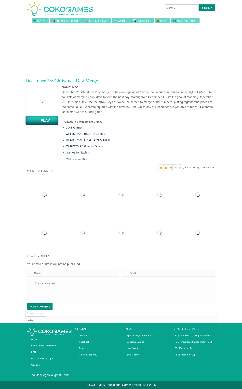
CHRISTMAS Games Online (84, 146)
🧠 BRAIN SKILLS (96, 20)
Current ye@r (36, 313)
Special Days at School (139, 335)
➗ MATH (39, 20)
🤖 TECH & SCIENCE (65, 20)
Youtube (83, 335)
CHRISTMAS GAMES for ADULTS (88, 140)
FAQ (33, 352)
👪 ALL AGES (141, 20)
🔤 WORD (120, 20)
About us (35, 339)
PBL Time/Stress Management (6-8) (193, 342)
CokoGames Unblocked (43, 345)
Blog (81, 348)
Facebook (84, 342)
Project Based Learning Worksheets (193, 335)
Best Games (133, 354)
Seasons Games (135, 342)
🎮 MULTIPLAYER (184, 20)
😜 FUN (161, 20)
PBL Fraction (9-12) (185, 354)
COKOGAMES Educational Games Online (113, 385)
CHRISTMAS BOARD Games (85, 133)
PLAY (43, 120)
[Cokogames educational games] (60, 9)
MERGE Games (76, 158)
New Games (133, 348)
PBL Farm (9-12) (183, 348)
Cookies (35, 365)
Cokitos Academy (88, 354)
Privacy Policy (38, 358)
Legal (50, 358)
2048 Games (74, 127)
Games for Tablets (78, 152)
